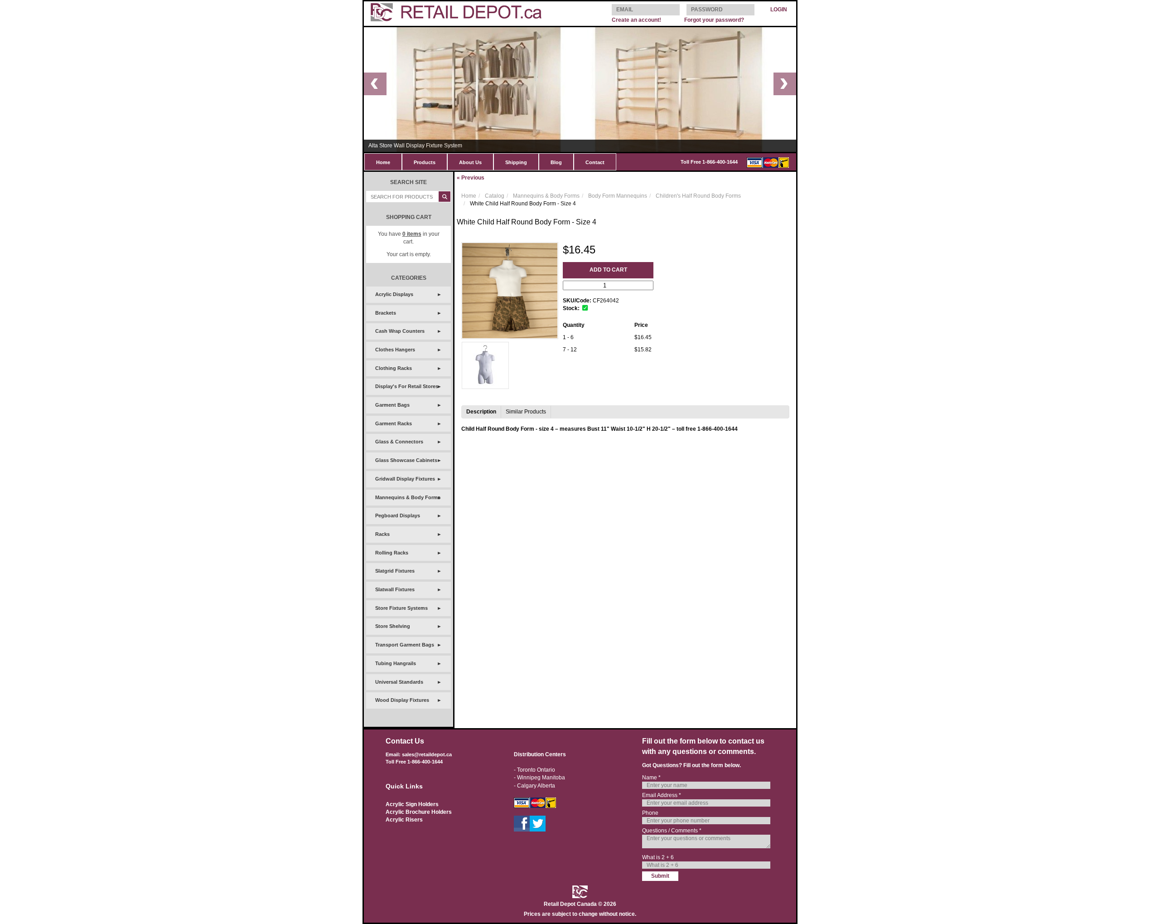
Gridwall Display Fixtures (405, 478)
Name (651, 777)
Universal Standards (399, 682)
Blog (556, 162)
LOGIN (778, 9)
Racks (382, 534)
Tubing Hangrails (395, 663)
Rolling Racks (391, 552)
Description (481, 412)
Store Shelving (392, 626)
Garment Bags (392, 405)
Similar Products (526, 412)
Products (424, 162)
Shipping (516, 162)
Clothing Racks (393, 368)
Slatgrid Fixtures (395, 571)
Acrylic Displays (394, 294)
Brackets (385, 313)
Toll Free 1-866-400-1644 (709, 162)
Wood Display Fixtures (402, 700)
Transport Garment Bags (404, 644)
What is (658, 857)
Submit (660, 876)
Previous (470, 178)
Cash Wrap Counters (400, 331)
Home (383, 162)
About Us (470, 162)
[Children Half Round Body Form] (485, 365)
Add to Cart (608, 270)
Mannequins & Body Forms (407, 497)
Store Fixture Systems (401, 608)
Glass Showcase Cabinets (406, 460)
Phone (650, 813)
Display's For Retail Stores (406, 386)
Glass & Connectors (399, 441)
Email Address (661, 795)
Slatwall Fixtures (395, 589)
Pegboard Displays (397, 515)
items (411, 234)
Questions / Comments (671, 830)
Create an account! (636, 20)
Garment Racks (393, 423)
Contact (594, 162)
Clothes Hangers (395, 349)
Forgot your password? (714, 20)
